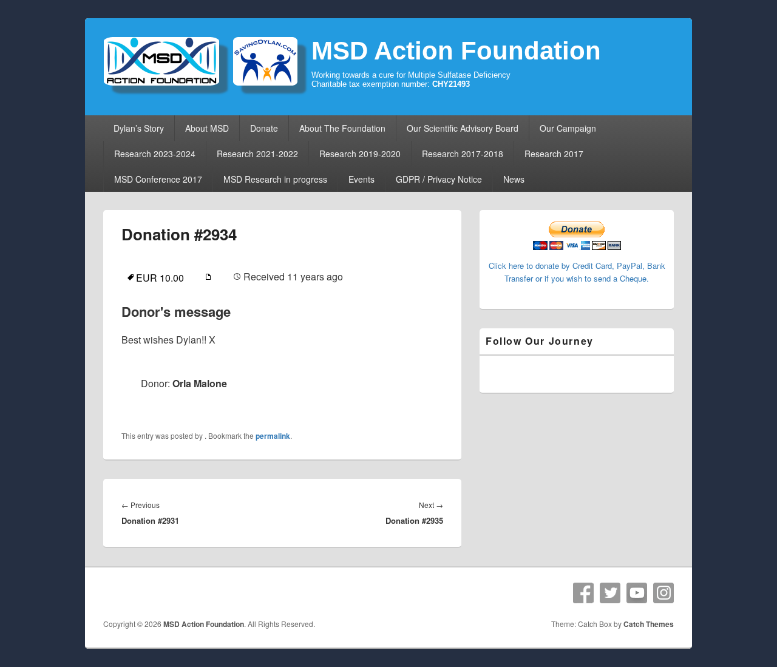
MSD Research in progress (275, 179)
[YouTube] (636, 593)
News (513, 179)
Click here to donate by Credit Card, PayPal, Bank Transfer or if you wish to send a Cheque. (577, 272)
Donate (264, 128)
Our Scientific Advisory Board (462, 128)
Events (361, 179)
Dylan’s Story (139, 128)
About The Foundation (342, 128)
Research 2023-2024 (154, 153)
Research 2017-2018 (462, 153)
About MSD (207, 128)
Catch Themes (648, 623)
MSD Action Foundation (456, 50)
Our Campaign (568, 128)
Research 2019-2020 (360, 153)
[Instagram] (663, 593)
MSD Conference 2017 (158, 179)
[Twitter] (610, 593)
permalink (273, 435)
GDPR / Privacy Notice (439, 179)
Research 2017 (553, 153)
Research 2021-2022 (257, 153)
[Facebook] (583, 593)
